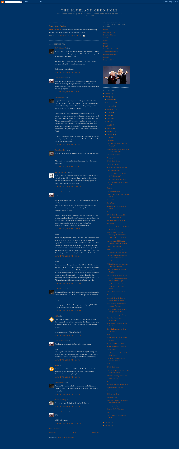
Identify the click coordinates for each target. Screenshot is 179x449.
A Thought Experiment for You (117, 167)
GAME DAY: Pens (113, 367)
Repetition (110, 223)
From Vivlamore (55, 29)
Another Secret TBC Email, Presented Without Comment (117, 242)
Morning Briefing (112, 406)
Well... (109, 334)
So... (108, 381)
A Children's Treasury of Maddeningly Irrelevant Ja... (117, 251)
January (110, 134)
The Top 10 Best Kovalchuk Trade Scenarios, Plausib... (118, 371)
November (111, 103)
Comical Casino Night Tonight (117, 315)
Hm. (108, 412)
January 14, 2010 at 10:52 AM (68, 283)
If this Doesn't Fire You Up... (116, 343)
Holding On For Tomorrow (115, 409)
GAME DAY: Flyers (113, 161)
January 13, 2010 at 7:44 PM (67, 72)
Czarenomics (111, 137)
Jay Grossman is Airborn (115, 387)
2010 (107, 97)
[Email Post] (84, 35)
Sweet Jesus (110, 203)
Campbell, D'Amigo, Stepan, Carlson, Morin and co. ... (116, 359)
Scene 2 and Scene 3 (109, 32)
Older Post (95, 432)
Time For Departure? (113, 170)
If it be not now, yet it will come (117, 384)
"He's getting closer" (113, 394)
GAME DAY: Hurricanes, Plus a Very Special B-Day (117, 216)
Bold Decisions (112, 295)
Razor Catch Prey (60, 150)
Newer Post (53, 432)
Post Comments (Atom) (66, 437)
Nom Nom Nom (112, 397)
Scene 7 (105, 40)
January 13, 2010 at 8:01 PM (67, 144)
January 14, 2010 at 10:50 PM (68, 423)
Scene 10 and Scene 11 (110, 49)
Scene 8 (105, 43)
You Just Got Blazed (113, 391)
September (111, 109)
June (109, 118)
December (110, 99)
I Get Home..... (111, 140)
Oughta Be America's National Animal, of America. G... (117, 256)
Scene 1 (105, 29)
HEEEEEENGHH (112, 200)
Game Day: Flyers (112, 164)
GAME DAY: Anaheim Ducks (116, 179)
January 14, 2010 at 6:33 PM (67, 406)
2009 (107, 422)
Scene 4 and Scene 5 (109, 35)
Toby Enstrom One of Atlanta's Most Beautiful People (117, 279)
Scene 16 (106, 57)
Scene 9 (105, 46)
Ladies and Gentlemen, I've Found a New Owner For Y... (118, 150)
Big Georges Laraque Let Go (116, 220)
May (109, 122)
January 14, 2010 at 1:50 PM (67, 377)
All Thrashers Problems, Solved (117, 275)
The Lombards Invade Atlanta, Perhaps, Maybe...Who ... (117, 310)
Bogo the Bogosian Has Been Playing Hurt (116, 330)
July (109, 115)
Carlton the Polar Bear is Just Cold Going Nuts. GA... (118, 228)
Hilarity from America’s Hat (116, 292)
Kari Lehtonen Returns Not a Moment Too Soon (116, 305)
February (110, 131)
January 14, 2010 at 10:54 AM (68, 310)
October (110, 106)
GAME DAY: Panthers (114, 246)
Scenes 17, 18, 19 (108, 60)
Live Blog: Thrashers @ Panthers (117, 238)
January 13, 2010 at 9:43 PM (67, 167)
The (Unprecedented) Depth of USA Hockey (117, 354)
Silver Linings (111, 349)
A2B (56, 316)
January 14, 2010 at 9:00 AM (68, 256)
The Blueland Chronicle (89, 10)
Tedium (109, 188)
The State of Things (113, 191)
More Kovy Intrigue (113, 261)
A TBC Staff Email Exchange (116, 346)
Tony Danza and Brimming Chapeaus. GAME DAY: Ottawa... (116, 286)
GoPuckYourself (60, 48)
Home (74, 432)
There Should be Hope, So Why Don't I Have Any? (117, 175)
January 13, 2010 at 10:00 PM (68, 186)
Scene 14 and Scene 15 (110, 54)
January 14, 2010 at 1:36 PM (67, 360)
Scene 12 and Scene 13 (110, 51)
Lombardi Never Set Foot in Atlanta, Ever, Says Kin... (116, 299)
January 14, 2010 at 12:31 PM (68, 335)
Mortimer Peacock (61, 78)
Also (108, 212)
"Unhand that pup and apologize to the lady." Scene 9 (117, 265)
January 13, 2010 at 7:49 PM (67, 92)
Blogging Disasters (113, 158)
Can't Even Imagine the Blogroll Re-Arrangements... (117, 183)
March (109, 128)
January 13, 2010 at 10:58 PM (68, 229)
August (110, 112)
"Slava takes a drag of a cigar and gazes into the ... (117, 377)
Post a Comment (54, 429)
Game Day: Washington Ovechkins (114, 319)
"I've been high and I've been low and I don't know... (117, 401)
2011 (107, 94)
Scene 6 (105, 38)
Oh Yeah (109, 364)
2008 (107, 426)
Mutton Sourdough (61, 172)
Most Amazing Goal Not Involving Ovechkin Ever (116, 233)
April (109, 125)
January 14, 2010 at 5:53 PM (67, 394)
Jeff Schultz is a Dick (114, 155)
